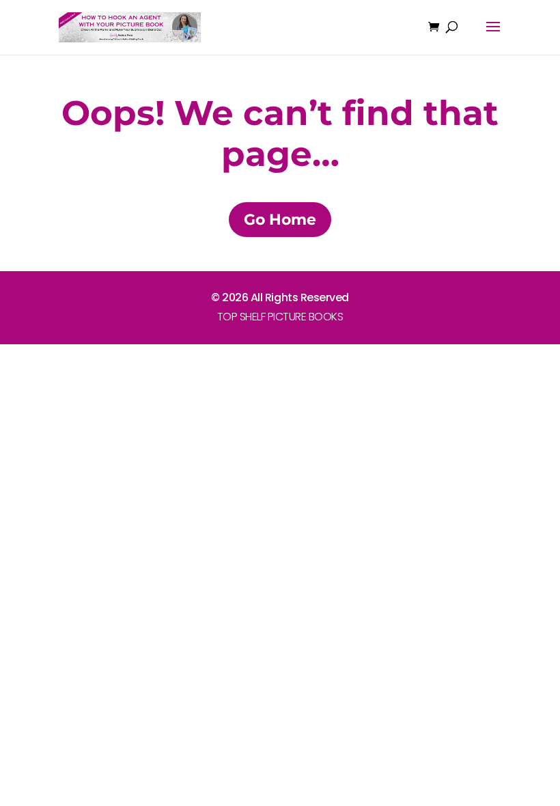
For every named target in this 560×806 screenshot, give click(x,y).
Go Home (280, 219)
